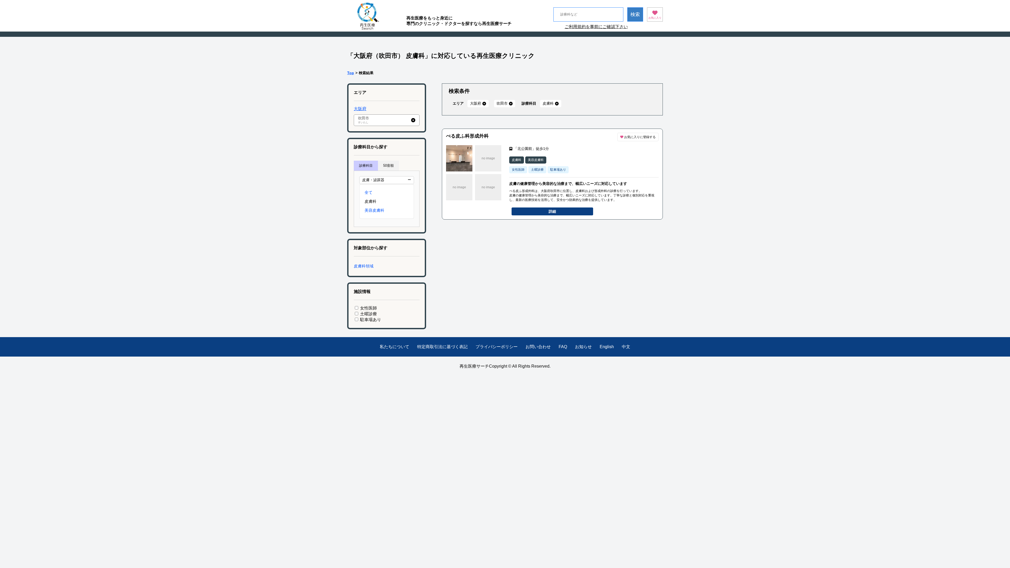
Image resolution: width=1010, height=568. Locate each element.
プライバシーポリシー (497, 346)
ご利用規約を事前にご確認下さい (596, 26)
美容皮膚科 (374, 210)
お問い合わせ (538, 346)
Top (350, 73)
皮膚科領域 (363, 266)
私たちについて (394, 346)
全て (368, 192)
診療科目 (366, 166)
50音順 (388, 166)
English (607, 346)
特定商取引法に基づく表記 (442, 346)
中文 (626, 346)
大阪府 (360, 108)
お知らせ (583, 346)
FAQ (563, 346)
